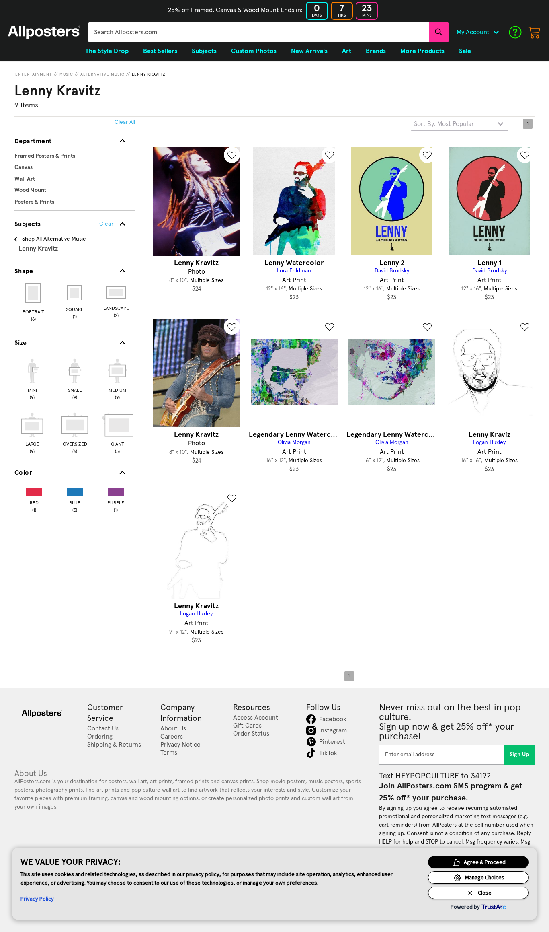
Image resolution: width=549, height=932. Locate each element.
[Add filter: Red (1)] (34, 490)
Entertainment (33, 74)
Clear (106, 224)
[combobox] (258, 32)
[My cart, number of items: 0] (534, 32)
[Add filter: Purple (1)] (116, 490)
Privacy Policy (37, 898)
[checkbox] (32, 378)
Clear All (125, 122)
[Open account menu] (496, 32)
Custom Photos (254, 51)
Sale (465, 51)
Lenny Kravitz (148, 74)
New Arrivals (309, 51)
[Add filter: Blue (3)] (75, 490)
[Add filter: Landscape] (116, 292)
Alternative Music (102, 74)
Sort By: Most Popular (444, 124)
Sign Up (519, 754)
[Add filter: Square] (75, 292)
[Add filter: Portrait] (33, 293)
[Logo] (44, 32)
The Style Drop (107, 51)
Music (66, 74)
